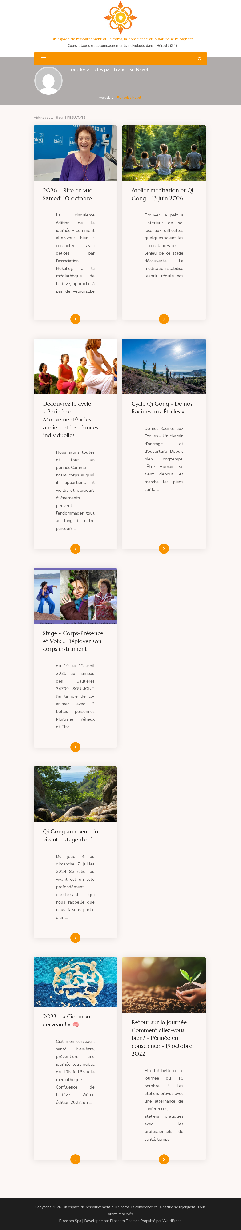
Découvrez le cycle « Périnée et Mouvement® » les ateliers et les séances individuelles (70, 419)
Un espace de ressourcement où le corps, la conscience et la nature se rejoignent (122, 38)
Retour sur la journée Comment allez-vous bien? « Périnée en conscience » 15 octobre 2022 (162, 1038)
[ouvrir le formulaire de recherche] (199, 59)
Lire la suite (67, 319)
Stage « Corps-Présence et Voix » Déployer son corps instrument (73, 641)
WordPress (171, 1220)
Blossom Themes (125, 1220)
